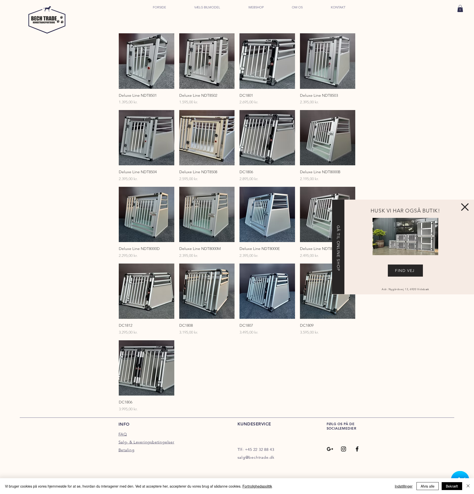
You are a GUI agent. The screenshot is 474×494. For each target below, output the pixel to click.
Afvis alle (427, 486)
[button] (465, 207)
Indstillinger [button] (404, 486)
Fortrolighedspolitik (257, 486)
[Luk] (468, 486)
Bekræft (452, 486)
